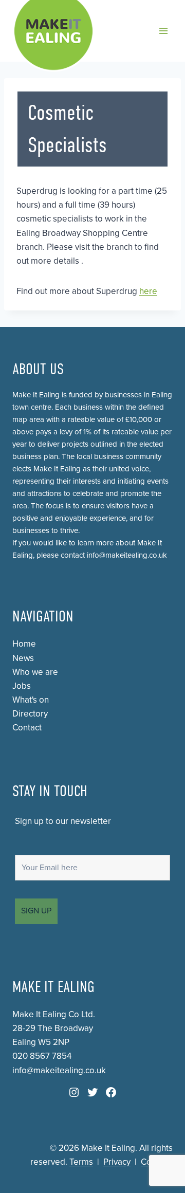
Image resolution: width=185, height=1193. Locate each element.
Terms (81, 1162)
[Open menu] (163, 31)
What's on (30, 699)
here (148, 291)
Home (24, 643)
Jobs (21, 686)
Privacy (117, 1162)
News (23, 658)
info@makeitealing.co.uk (127, 555)
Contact (27, 727)
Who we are (35, 672)
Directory (30, 713)
